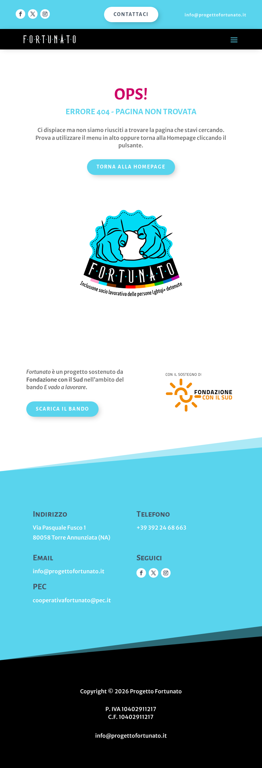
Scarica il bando (62, 409)
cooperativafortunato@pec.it (72, 600)
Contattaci (131, 14)
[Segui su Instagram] (45, 14)
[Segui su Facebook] (20, 14)
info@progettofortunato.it (215, 14)
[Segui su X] (33, 14)
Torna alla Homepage (131, 166)
